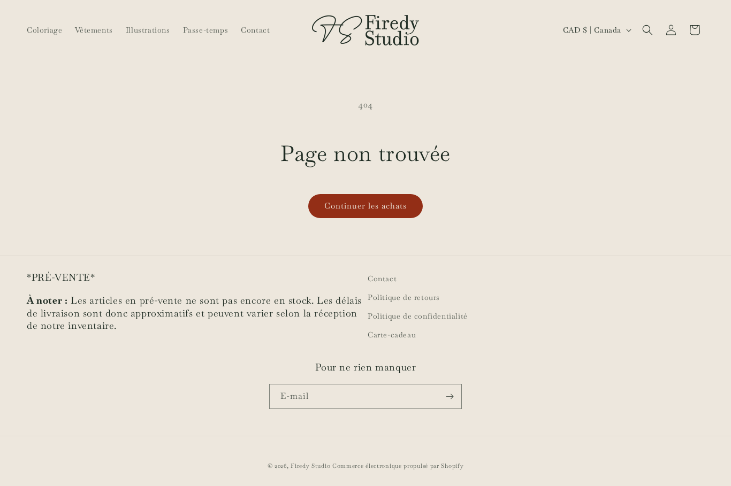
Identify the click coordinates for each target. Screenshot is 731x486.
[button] (647, 30)
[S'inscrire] (449, 396)
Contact (382, 278)
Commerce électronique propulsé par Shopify (397, 465)
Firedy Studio (310, 465)
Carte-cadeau (392, 335)
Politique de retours (404, 297)
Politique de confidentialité (418, 316)
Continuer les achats (365, 205)
